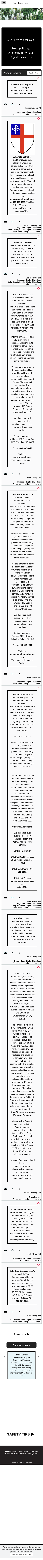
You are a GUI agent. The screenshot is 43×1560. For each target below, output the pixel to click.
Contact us (22, 1454)
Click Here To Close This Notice (22, 1554)
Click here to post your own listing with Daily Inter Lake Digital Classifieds (20, 48)
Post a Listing (23, 1451)
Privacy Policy (33, 1454)
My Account (34, 1451)
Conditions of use (11, 1454)
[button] (5, 1356)
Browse (14, 1451)
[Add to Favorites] (38, 78)
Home (7, 1451)
